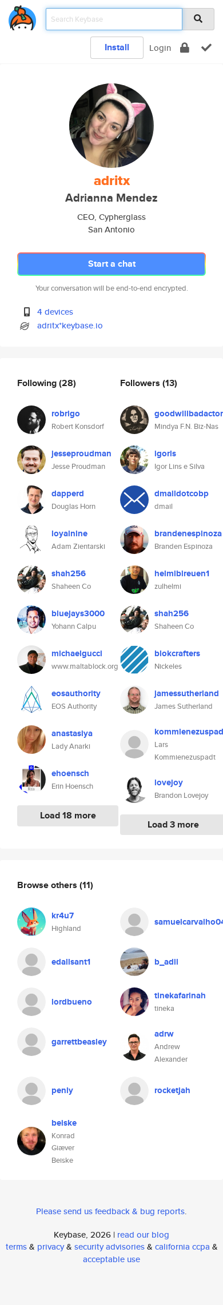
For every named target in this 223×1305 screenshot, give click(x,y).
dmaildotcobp (181, 493)
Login (160, 48)
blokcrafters (177, 653)
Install (117, 47)
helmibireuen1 (181, 573)
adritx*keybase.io (70, 325)
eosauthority (76, 693)
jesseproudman (81, 453)
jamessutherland (186, 693)
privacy (50, 1246)
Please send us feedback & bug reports (110, 1211)
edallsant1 (70, 961)
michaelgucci (76, 653)
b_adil (166, 961)
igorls (165, 453)
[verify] (206, 48)
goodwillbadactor (188, 413)
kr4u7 (62, 915)
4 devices (55, 312)
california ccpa (182, 1246)
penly (62, 1090)
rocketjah (172, 1090)
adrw (164, 1033)
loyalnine (69, 533)
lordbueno (71, 1001)
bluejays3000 (78, 613)
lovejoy (168, 782)
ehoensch (70, 773)
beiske (64, 1123)
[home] (22, 15)
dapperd (67, 493)
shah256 (68, 573)
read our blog (143, 1234)
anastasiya (72, 733)
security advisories (109, 1246)
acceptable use (111, 1259)
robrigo (65, 413)
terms (16, 1246)
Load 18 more (68, 815)
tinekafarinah (180, 995)
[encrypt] (184, 48)
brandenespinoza (188, 533)
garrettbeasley (79, 1041)
